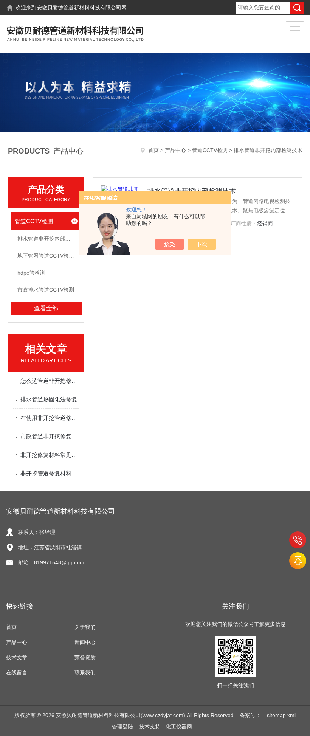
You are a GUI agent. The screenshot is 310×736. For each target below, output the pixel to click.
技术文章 (16, 657)
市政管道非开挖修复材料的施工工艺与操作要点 (50, 436)
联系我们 (85, 672)
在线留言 (16, 672)
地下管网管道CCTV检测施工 (49, 256)
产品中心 (175, 150)
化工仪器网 (179, 727)
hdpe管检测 (31, 273)
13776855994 (297, 539)
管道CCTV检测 (210, 150)
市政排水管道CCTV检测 (45, 290)
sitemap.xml (281, 715)
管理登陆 (122, 727)
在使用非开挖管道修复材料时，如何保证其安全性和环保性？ (50, 418)
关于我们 (85, 627)
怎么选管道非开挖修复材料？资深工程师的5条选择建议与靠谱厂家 (50, 380)
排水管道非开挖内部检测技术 (49, 239)
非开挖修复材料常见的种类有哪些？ (50, 455)
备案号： (250, 715)
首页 (153, 150)
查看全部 (46, 308)
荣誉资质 (85, 657)
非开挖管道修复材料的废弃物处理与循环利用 (50, 473)
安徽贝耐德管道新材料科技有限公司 (79, 8)
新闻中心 (85, 642)
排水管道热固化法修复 (48, 399)
